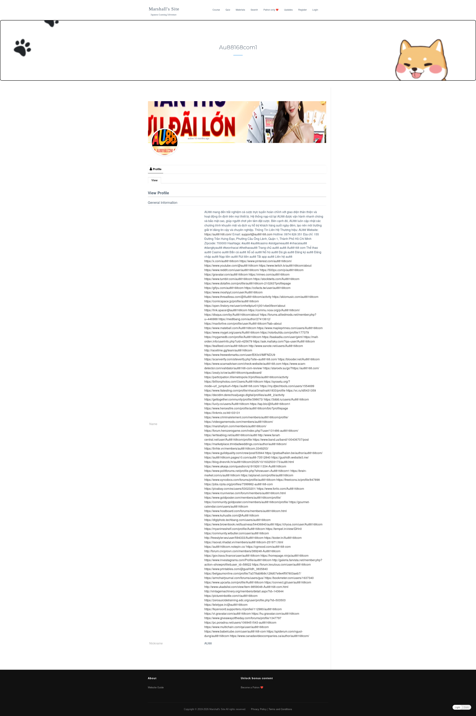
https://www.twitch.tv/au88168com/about (285, 265)
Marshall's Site (164, 8)
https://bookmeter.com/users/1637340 (289, 578)
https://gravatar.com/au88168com (226, 274)
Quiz (228, 9)
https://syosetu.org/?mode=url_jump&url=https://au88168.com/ (247, 383)
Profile (156, 169)
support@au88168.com (257, 234)
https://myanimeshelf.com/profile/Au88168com (234, 529)
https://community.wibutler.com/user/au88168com (236, 533)
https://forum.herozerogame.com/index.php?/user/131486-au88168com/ (251, 430)
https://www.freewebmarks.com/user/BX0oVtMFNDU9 (239, 355)
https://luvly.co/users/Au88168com (226, 404)
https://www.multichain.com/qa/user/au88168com (236, 627)
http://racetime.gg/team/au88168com (228, 350)
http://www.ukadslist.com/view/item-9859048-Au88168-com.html (246, 587)
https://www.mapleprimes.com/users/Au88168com (290, 328)
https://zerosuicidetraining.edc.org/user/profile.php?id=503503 (245, 600)
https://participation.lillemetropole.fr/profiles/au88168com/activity (246, 377)
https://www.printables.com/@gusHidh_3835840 (236, 569)
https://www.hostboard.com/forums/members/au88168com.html (245, 511)
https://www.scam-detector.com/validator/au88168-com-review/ (255, 365)
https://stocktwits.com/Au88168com (276, 279)
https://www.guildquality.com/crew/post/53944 (234, 453)
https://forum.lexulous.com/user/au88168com (281, 564)
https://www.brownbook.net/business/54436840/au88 (239, 524)
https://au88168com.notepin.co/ (224, 546)
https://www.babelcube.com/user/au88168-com (235, 631)
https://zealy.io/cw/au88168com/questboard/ (233, 372)
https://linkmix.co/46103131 (222, 413)
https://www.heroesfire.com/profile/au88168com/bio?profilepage (246, 408)
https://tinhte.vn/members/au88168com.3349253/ (236, 448)
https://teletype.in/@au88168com (225, 604)
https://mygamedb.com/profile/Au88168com (232, 337)
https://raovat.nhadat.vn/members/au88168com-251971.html (243, 542)
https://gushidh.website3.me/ (290, 457)
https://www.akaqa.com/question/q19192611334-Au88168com (245, 466)
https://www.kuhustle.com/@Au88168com (231, 515)
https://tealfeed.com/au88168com (226, 346)
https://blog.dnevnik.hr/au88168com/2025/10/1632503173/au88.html (249, 462)
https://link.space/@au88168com (225, 310)
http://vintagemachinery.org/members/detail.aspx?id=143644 (244, 591)
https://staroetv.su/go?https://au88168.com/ (291, 368)
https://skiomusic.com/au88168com (295, 297)
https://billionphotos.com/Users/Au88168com (233, 381)
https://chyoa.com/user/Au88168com (298, 524)
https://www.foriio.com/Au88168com (280, 488)
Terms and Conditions (280, 709)
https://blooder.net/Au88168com (299, 359)
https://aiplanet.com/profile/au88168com (267, 475)
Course (216, 9)
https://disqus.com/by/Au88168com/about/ (231, 314)
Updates (288, 9)
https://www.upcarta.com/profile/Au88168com (234, 582)
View (154, 180)
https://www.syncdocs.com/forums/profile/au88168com (240, 479)
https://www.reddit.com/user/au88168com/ (231, 270)
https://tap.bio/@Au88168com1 (270, 404)
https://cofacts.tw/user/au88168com (267, 288)
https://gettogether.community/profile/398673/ (233, 399)
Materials (240, 9)
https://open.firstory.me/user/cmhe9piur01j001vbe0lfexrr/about (244, 305)
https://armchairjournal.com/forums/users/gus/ (234, 578)
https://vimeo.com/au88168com (269, 274)
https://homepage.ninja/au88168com (284, 555)
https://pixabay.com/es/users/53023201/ (230, 488)
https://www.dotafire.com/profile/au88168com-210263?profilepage (247, 283)
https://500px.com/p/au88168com (281, 270)
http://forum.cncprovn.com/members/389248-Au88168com (242, 551)
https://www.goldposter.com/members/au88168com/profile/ (242, 497)
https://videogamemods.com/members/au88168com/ (238, 421)
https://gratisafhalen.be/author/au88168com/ (293, 453)
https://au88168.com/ (218, 234)
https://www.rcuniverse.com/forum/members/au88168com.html (245, 493)
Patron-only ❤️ (271, 9)
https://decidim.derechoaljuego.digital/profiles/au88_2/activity (244, 395)
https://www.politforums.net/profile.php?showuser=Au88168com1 (247, 471)
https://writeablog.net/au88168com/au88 (230, 435)
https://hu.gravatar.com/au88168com (275, 613)
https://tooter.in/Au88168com (283, 537)
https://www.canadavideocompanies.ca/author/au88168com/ (269, 636)
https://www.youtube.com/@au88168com (231, 265)
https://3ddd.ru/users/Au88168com (286, 399)
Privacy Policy (259, 709)
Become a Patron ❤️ (252, 687)
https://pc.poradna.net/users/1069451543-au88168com (240, 622)
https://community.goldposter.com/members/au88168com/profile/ (246, 502)
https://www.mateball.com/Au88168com (230, 328)
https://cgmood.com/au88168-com (268, 546)
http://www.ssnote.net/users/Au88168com (276, 346)
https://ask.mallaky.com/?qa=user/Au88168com (284, 341)
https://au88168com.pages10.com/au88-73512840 (237, 457)
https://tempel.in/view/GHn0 (284, 529)
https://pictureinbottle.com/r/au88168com (231, 595)
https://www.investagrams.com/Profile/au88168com (237, 560)
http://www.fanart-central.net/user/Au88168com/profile (242, 437)
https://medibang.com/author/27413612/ (244, 319)
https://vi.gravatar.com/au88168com (227, 613)
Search (254, 9)
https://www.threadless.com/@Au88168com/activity (237, 297)
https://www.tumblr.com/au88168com (228, 279)
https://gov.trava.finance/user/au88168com (232, 555)
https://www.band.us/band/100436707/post (281, 439)
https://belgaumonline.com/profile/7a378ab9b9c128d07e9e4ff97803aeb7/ (252, 573)
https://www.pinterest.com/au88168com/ (265, 261)
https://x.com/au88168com (221, 261)
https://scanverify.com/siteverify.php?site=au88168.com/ (240, 359)
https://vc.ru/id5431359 (301, 390)
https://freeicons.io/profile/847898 (298, 479)
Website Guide (156, 687)
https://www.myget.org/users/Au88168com (232, 332)
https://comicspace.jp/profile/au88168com (231, 301)
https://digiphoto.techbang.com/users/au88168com (237, 520)
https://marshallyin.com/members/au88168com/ (235, 426)
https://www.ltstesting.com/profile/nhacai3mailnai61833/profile (244, 390)
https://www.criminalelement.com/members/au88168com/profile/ (246, 417)
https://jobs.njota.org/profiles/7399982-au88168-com (238, 484)
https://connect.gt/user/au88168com (287, 582)
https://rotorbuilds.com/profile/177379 (284, 332)
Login (315, 9)
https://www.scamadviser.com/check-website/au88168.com (242, 363)
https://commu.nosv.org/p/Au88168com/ (274, 310)
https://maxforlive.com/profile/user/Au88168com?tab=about (243, 323)
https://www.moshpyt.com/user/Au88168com (233, 292)
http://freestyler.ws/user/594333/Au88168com (233, 537)
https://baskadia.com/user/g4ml (282, 337)
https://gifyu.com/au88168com (224, 288)
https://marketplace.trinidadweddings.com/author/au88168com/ (245, 444)
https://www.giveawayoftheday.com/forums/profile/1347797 (242, 618)
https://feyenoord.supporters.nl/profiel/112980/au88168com (243, 609)
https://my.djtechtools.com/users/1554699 (287, 386)
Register (302, 9)
